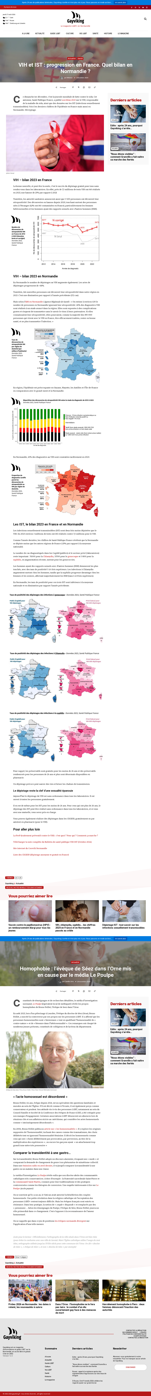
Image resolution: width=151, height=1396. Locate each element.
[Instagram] (135, 7)
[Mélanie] (62, 77)
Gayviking (9, 883)
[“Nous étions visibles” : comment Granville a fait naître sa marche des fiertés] (128, 142)
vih (20, 878)
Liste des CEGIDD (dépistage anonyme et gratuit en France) (41, 855)
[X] (139, 7)
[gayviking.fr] (12, 1333)
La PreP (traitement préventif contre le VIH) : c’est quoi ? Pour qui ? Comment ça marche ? (55, 835)
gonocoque (73, 556)
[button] (145, 19)
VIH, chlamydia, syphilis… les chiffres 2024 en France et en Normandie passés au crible (75, 927)
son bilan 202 (68, 100)
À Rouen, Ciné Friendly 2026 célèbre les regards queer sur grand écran (87, 1382)
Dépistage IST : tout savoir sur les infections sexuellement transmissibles (123, 926)
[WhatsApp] (84, 87)
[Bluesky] (143, 7)
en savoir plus (120, 2)
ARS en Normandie (34, 302)
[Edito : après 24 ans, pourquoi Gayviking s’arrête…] (128, 114)
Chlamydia (48, 556)
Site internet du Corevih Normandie (30, 848)
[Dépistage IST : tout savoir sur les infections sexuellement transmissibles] (124, 911)
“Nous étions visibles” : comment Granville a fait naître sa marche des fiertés (127, 157)
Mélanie (70, 78)
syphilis (17, 560)
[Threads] (147, 7)
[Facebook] (131, 7)
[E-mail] (89, 87)
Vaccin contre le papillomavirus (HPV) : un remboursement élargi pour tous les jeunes (29, 927)
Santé (80, 58)
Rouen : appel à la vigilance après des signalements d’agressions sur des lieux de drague (89, 1373)
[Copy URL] (94, 87)
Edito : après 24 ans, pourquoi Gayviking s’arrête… (126, 127)
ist (16, 878)
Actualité (72, 58)
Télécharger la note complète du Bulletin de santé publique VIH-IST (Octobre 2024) (52, 842)
